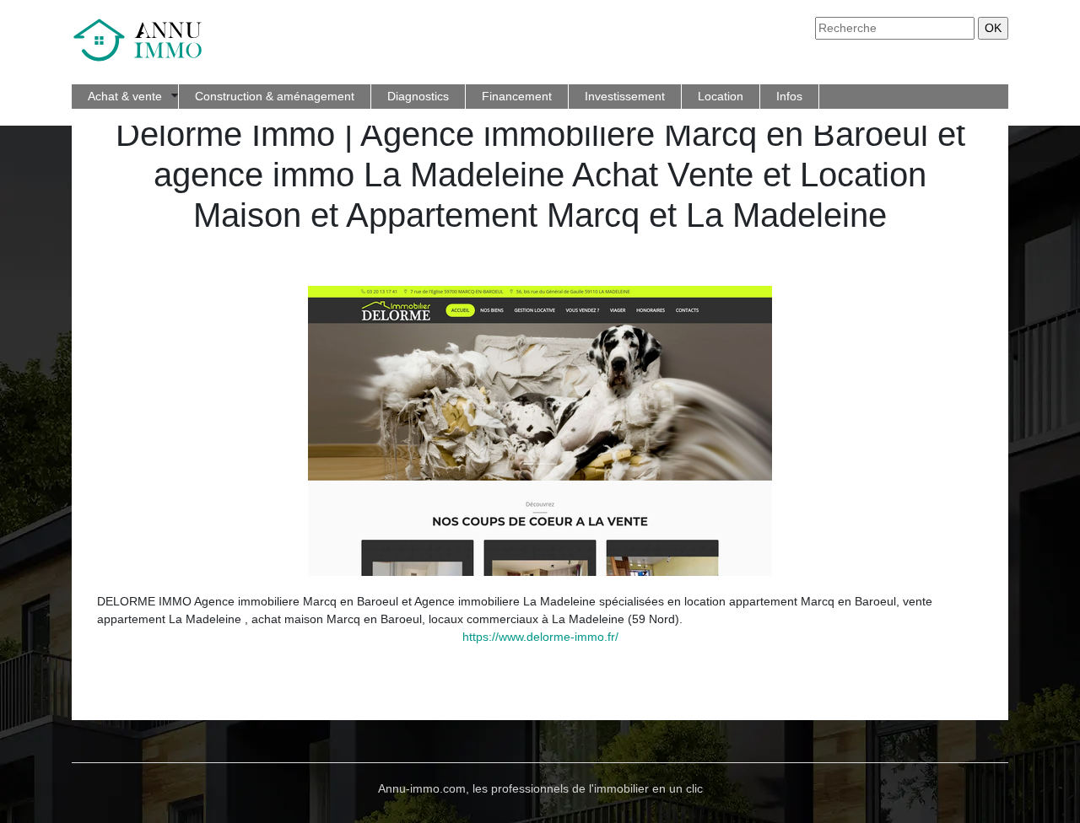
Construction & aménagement (274, 96)
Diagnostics (418, 96)
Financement (517, 96)
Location (720, 96)
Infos (789, 96)
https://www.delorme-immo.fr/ (540, 636)
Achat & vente (125, 96)
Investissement (625, 96)
